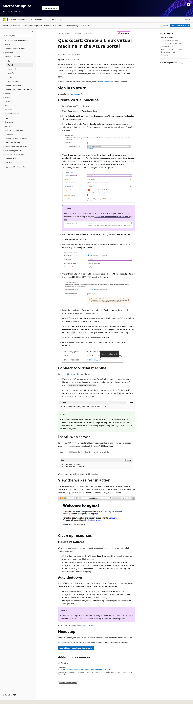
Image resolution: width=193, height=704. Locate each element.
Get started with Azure (180, 25)
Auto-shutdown (86, 625)
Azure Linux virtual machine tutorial (76, 648)
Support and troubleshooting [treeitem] (15, 167)
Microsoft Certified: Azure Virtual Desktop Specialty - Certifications (84, 669)
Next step (164, 55)
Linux (90, 33)
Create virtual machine (169, 40)
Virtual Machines (79, 33)
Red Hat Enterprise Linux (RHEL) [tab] (97, 452)
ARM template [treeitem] (13, 81)
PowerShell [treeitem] (12, 69)
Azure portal (75, 94)
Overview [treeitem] (7, 45)
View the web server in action (172, 49)
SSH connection (73, 374)
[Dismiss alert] (188, 4)
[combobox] (18, 36)
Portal (165, 25)
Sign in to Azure (167, 37)
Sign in (187, 19)
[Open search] (182, 20)
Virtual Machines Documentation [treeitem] (16, 40)
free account (104, 81)
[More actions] (133, 33)
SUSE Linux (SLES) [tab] (75, 452)
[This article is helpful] (179, 62)
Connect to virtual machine (171, 43)
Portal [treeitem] (10, 65)
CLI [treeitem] (9, 61)
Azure (67, 33)
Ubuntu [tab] (62, 452)
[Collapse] (33, 31)
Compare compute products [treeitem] (14, 49)
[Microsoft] (4, 19)
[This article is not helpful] (182, 62)
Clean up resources (168, 52)
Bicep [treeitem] (10, 77)
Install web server (167, 46)
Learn (61, 33)
